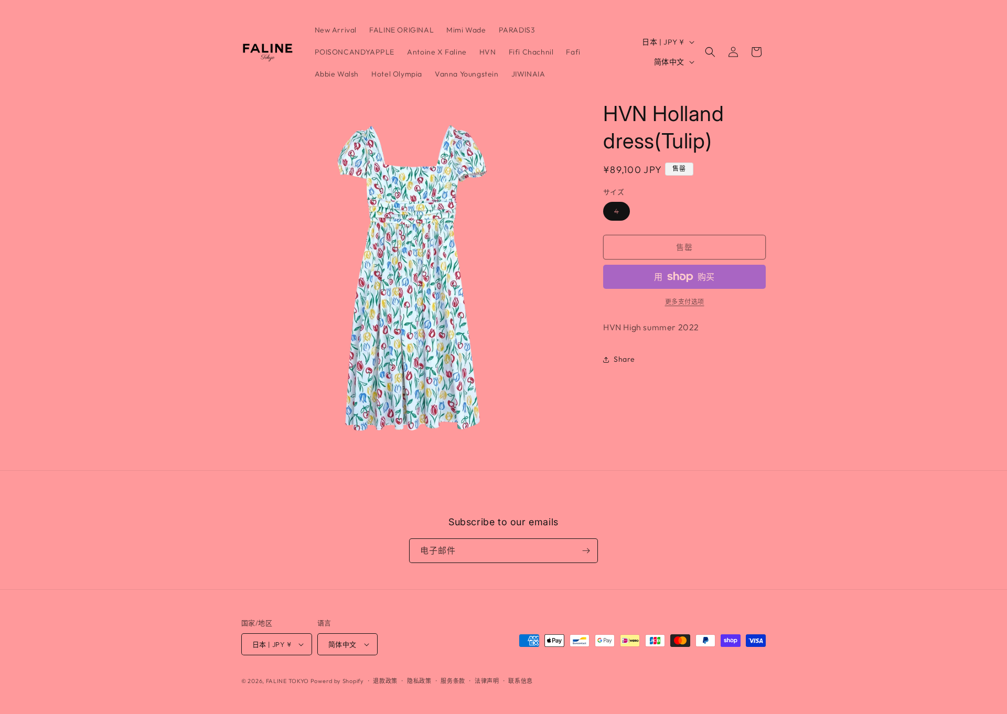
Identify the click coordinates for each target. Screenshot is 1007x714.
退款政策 (385, 681)
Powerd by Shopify (337, 681)
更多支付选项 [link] (684, 302)
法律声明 (487, 681)
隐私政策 (419, 681)
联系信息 (520, 681)
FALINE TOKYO (288, 681)
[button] (710, 51)
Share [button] (624, 359)
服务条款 (453, 681)
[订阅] (585, 550)
